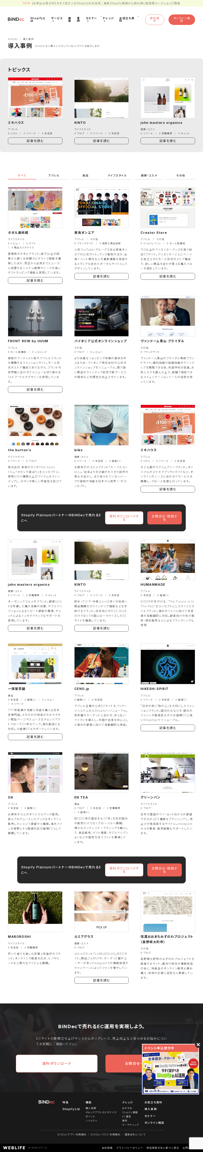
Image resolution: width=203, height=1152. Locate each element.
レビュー (15, 243)
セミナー (150, 1116)
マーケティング (130, 1124)
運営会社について (135, 1134)
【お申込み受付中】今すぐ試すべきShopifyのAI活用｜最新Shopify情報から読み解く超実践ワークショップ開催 (106, 3)
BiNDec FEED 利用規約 (106, 1134)
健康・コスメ (148, 129)
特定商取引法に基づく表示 (163, 1147)
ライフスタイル (82, 129)
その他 (180, 175)
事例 (124, 1120)
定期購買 (167, 133)
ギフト (32, 243)
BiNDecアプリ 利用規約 (71, 1134)
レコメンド (41, 352)
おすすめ (127, 1108)
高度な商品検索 (111, 243)
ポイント (90, 1116)
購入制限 (91, 1108)
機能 (89, 1102)
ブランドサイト (85, 243)
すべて (22, 175)
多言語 (48, 133)
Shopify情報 (130, 1112)
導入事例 (151, 1109)
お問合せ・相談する (164, 517)
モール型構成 (177, 243)
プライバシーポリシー (129, 1147)
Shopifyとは (71, 1109)
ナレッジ (127, 1102)
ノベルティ (91, 1120)
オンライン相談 (181, 20)
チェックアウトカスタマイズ (101, 1112)
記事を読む (35, 141)
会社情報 (107, 1147)
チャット (185, 133)
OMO (14, 133)
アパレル (13, 129)
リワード (31, 133)
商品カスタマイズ (24, 247)
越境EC (116, 460)
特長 (65, 1102)
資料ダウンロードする (124, 517)
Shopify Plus (152, 243)
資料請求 (154, 20)
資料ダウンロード (56, 1063)
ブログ (81, 133)
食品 (85, 175)
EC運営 (126, 1116)
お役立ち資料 (154, 1102)
